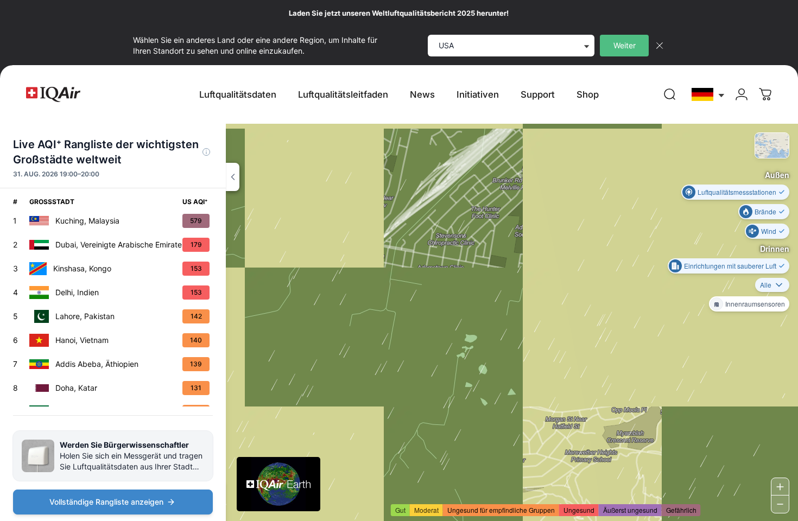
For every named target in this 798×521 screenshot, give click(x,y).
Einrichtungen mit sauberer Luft (730, 265)
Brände (765, 211)
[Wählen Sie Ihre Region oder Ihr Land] (708, 94)
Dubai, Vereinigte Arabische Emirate (118, 244)
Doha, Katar (76, 387)
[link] (670, 94)
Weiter (624, 45)
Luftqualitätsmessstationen (737, 191)
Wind (768, 231)
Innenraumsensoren (755, 303)
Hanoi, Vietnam (82, 340)
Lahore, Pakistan (85, 316)
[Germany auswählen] (708, 94)
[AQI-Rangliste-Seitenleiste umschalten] (232, 177)
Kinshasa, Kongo (82, 268)
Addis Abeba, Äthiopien (96, 363)
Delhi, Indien (77, 292)
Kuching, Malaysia (87, 220)
